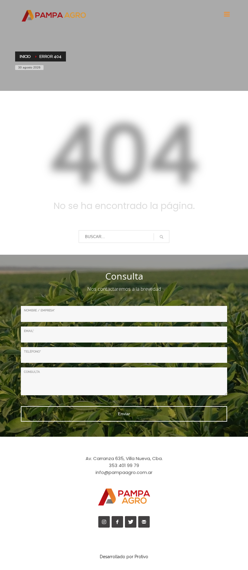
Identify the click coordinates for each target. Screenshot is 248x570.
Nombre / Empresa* (39, 310)
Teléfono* (32, 351)
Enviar (124, 413)
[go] (161, 236)
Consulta (32, 371)
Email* (29, 331)
